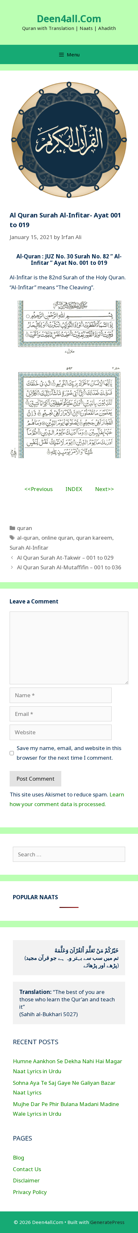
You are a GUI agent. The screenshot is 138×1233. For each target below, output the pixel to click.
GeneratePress (107, 1222)
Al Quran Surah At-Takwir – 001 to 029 (65, 557)
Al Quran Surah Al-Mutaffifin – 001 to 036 (69, 567)
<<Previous (38, 489)
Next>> (104, 489)
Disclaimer (26, 1180)
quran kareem (94, 537)
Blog (18, 1157)
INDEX (73, 489)
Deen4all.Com (69, 18)
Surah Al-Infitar (29, 547)
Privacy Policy (30, 1192)
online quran (57, 537)
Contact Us (27, 1169)
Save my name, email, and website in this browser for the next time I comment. (69, 753)
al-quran (28, 537)
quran (24, 528)
